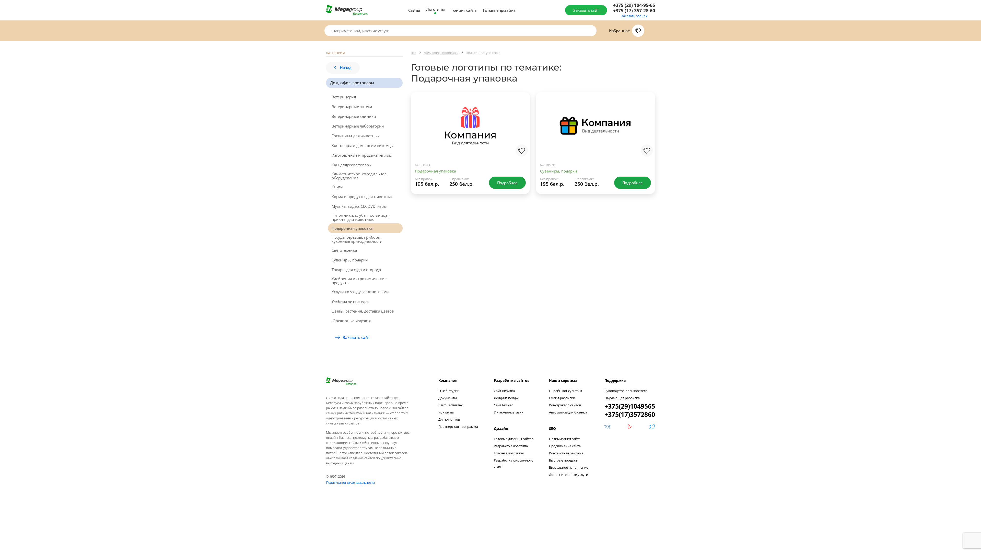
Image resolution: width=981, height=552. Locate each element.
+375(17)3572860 (629, 414)
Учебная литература (350, 301)
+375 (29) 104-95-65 (634, 5)
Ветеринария (344, 96)
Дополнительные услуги (568, 474)
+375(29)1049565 (629, 406)
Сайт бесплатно (450, 405)
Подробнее (507, 182)
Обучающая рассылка (622, 398)
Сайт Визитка (504, 390)
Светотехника (344, 250)
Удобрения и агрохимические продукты (359, 280)
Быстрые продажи (563, 460)
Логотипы (435, 9)
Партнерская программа (458, 426)
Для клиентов (449, 419)
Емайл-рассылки (562, 398)
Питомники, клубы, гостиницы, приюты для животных (360, 217)
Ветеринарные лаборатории (358, 126)
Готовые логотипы (509, 453)
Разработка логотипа (511, 446)
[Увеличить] (521, 138)
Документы (447, 398)
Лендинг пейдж (506, 398)
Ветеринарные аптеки (352, 106)
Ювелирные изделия (351, 320)
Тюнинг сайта (464, 10)
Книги (337, 186)
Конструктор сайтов (565, 405)
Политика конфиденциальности (350, 482)
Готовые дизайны (500, 10)
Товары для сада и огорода (356, 269)
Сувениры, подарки (350, 259)
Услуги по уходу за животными (360, 291)
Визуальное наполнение (568, 467)
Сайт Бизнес (503, 405)
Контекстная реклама (566, 453)
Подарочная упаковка (352, 228)
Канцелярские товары (352, 164)
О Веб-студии (448, 390)
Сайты (414, 10)
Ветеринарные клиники (354, 116)
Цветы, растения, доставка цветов (363, 311)
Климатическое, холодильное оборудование (359, 175)
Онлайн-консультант (565, 390)
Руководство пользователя (625, 390)
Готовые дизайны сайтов (513, 438)
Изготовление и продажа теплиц (361, 155)
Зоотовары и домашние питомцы (362, 145)
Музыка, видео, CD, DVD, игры (359, 206)
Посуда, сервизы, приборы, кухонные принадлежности (357, 239)
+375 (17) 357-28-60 (634, 10)
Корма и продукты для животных (362, 196)
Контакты (446, 412)
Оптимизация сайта (564, 438)
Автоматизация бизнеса (568, 412)
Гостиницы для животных (356, 135)
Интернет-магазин (508, 412)
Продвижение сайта (565, 446)
